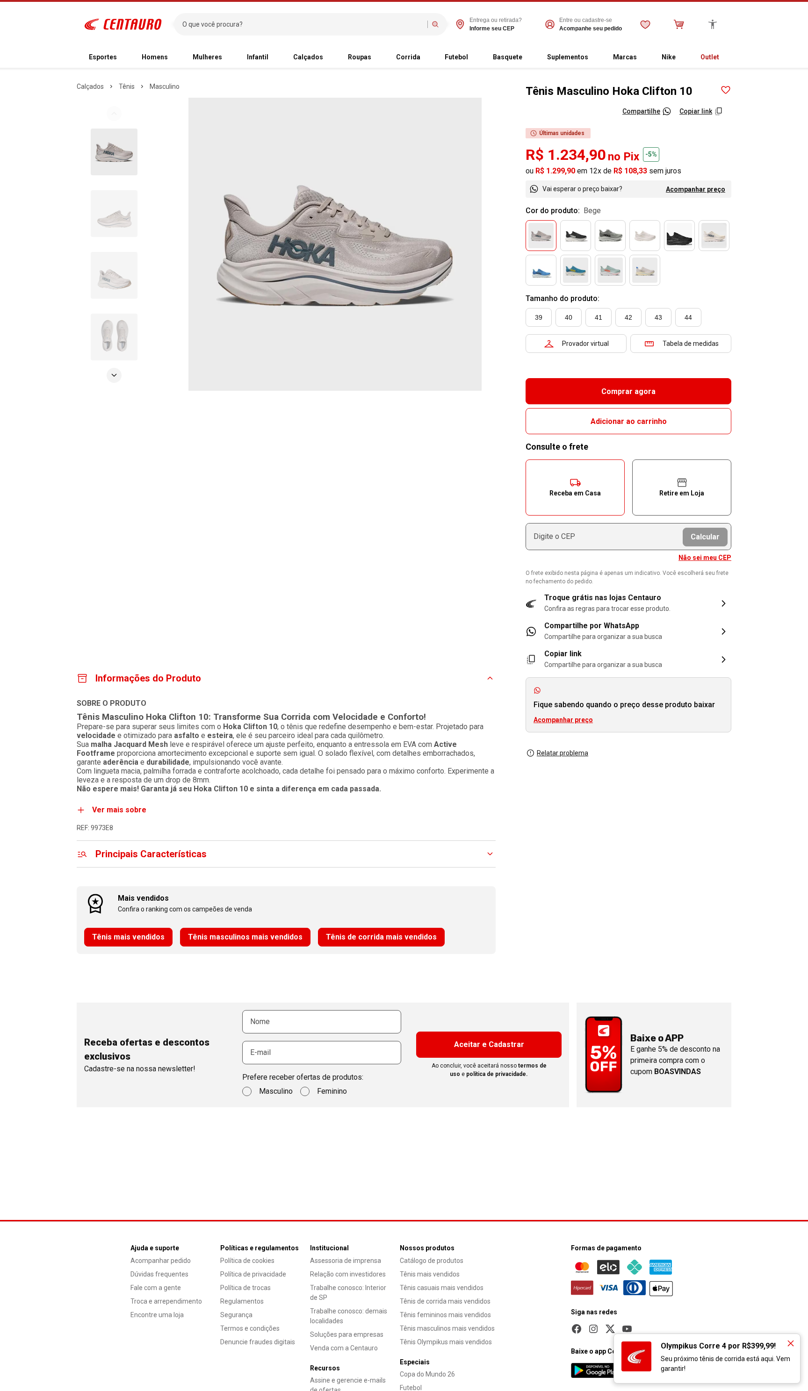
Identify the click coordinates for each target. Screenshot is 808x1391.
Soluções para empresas (346, 1334)
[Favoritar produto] (725, 90)
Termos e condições (250, 1328)
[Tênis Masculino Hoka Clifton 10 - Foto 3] (114, 275)
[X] (610, 1328)
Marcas (625, 57)
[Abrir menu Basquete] (529, 57)
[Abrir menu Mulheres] (229, 57)
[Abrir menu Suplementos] (595, 57)
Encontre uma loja (157, 1315)
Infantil (257, 57)
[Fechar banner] (791, 1343)
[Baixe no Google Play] (596, 1370)
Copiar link (695, 111)
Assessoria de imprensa (345, 1260)
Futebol (456, 57)
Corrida (408, 57)
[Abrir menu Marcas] (644, 57)
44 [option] (688, 317)
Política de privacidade (253, 1274)
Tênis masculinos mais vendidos (245, 936)
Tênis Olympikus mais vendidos (446, 1342)
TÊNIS (127, 86)
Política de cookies (247, 1260)
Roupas (359, 57)
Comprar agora (628, 391)
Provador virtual (585, 343)
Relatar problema (562, 753)
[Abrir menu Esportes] (124, 57)
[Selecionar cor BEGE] (541, 235)
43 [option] (658, 317)
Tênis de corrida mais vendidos (381, 936)
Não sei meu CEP (704, 557)
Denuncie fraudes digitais (257, 1342)
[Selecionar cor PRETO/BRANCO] (575, 235)
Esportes (103, 57)
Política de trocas (245, 1287)
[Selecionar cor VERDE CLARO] (610, 270)
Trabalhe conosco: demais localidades (348, 1316)
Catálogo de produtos (431, 1260)
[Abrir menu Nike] (683, 57)
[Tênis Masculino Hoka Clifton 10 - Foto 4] (114, 337)
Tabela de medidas (691, 343)
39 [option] (538, 317)
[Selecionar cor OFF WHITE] (644, 270)
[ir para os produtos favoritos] (645, 24)
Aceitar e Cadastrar (489, 1044)
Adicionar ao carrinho (629, 421)
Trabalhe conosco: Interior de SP (348, 1292)
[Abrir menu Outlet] (726, 57)
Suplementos (567, 57)
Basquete (507, 57)
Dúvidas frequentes (159, 1274)
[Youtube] (627, 1328)
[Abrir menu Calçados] (330, 57)
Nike (669, 57)
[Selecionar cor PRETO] (679, 235)
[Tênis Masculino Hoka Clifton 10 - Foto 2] (114, 213)
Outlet (709, 57)
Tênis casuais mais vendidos (441, 1287)
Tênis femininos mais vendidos (445, 1315)
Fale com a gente (155, 1287)
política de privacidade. (497, 1074)
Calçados (308, 57)
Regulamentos (242, 1301)
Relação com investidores (348, 1274)
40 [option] (568, 317)
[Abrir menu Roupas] (378, 57)
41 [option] (598, 317)
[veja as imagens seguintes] (114, 375)
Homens (155, 57)
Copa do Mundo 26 (427, 1374)
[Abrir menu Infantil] (275, 57)
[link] (628, 631)
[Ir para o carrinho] (679, 24)
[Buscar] (435, 24)
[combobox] (302, 24)
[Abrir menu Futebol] (475, 57)
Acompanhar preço (695, 189)
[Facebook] (576, 1328)
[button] (575, 487)
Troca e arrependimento (166, 1301)
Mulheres (207, 57)
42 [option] (628, 317)
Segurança (236, 1315)
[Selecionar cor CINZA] (714, 235)
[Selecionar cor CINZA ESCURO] (610, 235)
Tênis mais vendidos (128, 936)
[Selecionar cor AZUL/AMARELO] (575, 270)
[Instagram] (593, 1328)
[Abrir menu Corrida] (427, 57)
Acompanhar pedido (160, 1260)
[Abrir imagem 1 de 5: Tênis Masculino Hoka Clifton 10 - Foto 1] (335, 244)
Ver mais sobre (119, 809)
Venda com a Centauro (344, 1348)
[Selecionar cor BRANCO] (644, 235)
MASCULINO (165, 86)
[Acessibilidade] (712, 24)
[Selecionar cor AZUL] (541, 270)
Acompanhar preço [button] (563, 720)
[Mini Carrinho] (679, 24)
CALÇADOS (90, 86)
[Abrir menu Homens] (175, 57)
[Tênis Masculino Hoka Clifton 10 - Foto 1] (114, 152)
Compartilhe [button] (641, 111)
